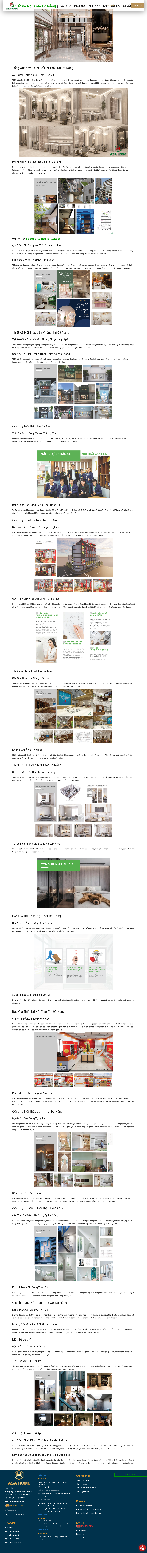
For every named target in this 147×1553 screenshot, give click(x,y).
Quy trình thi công (12, 1538)
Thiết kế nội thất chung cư (86, 1488)
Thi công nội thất (82, 1491)
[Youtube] (83, 1538)
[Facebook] (78, 1538)
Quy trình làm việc (12, 1531)
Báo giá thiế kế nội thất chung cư (89, 1509)
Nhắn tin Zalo (81, 1530)
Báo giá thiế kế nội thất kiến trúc (88, 1513)
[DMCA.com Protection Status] (45, 1546)
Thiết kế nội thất (82, 1480)
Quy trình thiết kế (12, 1535)
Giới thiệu (9, 1527)
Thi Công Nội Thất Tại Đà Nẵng (43, 238)
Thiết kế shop (81, 1484)
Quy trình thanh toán (13, 1542)
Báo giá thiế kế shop (84, 1505)
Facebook (80, 1534)
